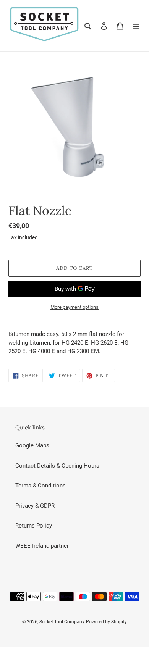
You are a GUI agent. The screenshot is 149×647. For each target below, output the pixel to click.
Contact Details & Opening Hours (57, 465)
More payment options (74, 307)
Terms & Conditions (40, 485)
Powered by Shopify (106, 621)
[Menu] (136, 26)
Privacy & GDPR (35, 505)
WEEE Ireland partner (42, 545)
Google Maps (32, 445)
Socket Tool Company (61, 621)
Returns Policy (33, 525)
